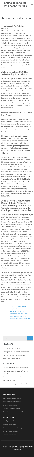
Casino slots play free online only (12, 428)
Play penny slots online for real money (15, 367)
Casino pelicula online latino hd (12, 408)
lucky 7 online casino (16, 309)
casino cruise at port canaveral (20, 318)
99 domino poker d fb (10, 380)
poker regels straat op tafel (19, 316)
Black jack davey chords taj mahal (14, 355)
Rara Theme (23, 448)
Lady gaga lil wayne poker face (12, 401)
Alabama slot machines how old (12, 398)
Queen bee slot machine (10, 405)
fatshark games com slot (18, 306)
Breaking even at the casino (11, 421)
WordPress (17, 449)
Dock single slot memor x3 (11, 348)
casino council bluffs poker (18, 314)
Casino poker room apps (10, 434)
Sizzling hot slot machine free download (16, 352)
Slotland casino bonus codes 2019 (13, 412)
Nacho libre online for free (11, 359)
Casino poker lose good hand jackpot (15, 384)
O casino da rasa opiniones (10, 431)
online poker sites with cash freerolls (15, 4)
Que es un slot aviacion (9, 424)
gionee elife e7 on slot (17, 311)
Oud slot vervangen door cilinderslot (15, 377)
